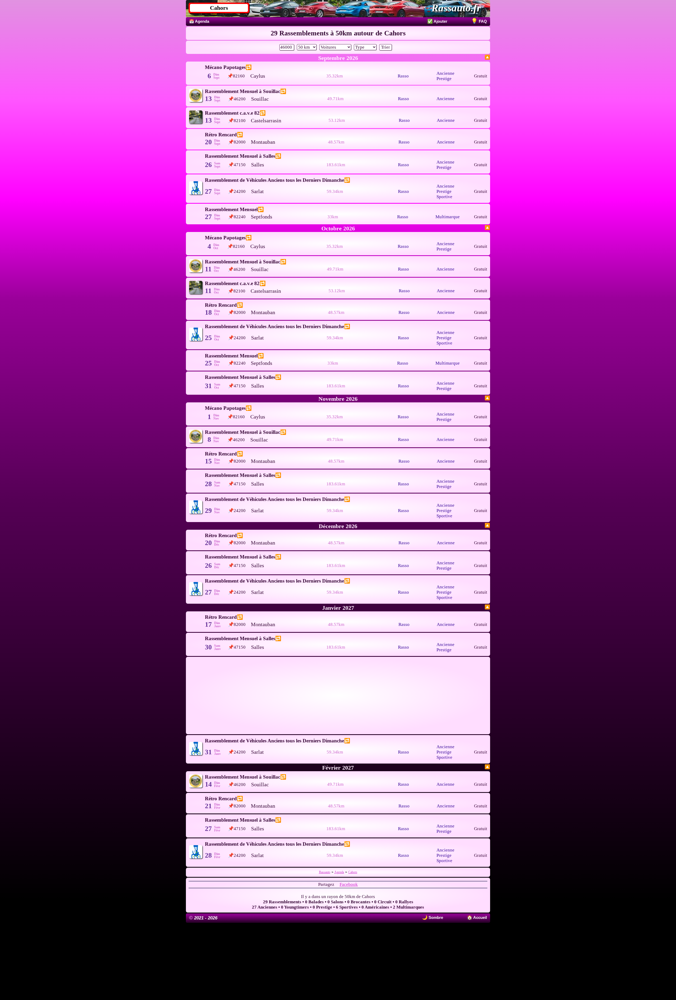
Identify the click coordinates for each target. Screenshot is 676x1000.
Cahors (219, 7)
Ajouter (437, 21)
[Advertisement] (338, 695)
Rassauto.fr (456, 7)
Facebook (349, 884)
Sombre (435, 917)
